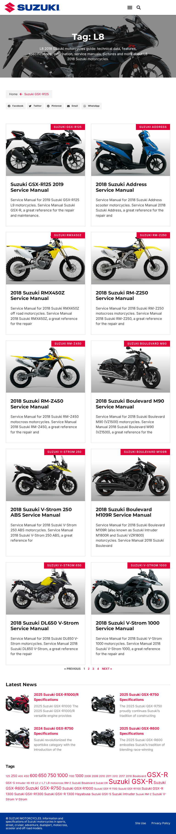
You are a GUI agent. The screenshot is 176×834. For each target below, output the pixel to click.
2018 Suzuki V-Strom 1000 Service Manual (128, 626)
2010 (102, 776)
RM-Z (67, 783)
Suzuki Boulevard (83, 783)
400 (20, 776)
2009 (95, 776)
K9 (32, 783)
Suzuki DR (102, 783)
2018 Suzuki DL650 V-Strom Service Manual (45, 626)
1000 (62, 775)
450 (26, 776)
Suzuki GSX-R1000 (77, 788)
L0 (36, 783)
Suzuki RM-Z (143, 794)
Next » (107, 668)
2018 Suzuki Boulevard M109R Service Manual (124, 512)
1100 (71, 776)
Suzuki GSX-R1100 (129, 788)
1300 (79, 776)
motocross (56, 783)
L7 (43, 783)
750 (52, 775)
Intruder (21, 783)
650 (42, 775)
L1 (40, 783)
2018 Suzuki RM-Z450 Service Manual (37, 404)
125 (8, 776)
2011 (108, 776)
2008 (87, 776)
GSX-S (10, 783)
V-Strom (21, 799)
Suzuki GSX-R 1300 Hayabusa (67, 794)
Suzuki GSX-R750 (43, 788)
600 (33, 775)
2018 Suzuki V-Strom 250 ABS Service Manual (41, 512)
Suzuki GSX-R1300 (28, 794)
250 (14, 776)
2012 (115, 776)
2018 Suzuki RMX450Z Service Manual (38, 295)
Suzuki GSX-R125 (36, 94)
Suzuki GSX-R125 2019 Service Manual (37, 187)
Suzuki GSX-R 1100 (105, 788)
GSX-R (157, 775)
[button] (138, 7)
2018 (129, 776)
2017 (122, 776)
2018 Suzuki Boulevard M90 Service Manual (130, 404)
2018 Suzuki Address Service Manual (121, 187)
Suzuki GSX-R (131, 781)
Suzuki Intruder (123, 794)
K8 (28, 783)
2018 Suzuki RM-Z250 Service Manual (122, 295)
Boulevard (139, 776)
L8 (48, 783)
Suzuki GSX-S (101, 794)
